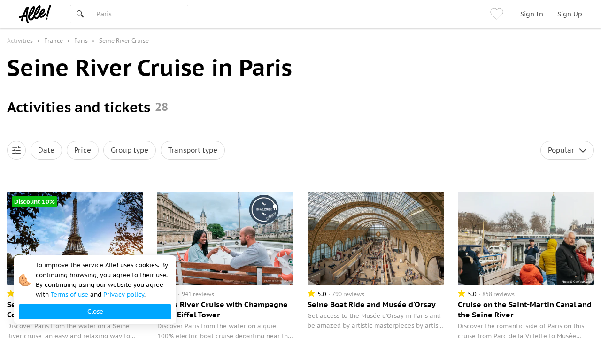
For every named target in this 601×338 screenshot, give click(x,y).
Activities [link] (20, 40)
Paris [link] (81, 40)
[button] (16, 150)
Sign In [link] (531, 14)
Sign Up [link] (569, 14)
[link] (498, 14)
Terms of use (69, 295)
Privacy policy (123, 295)
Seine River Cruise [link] (124, 40)
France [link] (53, 40)
